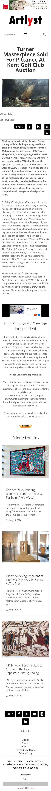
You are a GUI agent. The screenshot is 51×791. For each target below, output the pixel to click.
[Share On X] (47, 126)
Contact (25, 743)
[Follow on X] (26, 714)
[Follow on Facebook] (19, 714)
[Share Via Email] (47, 132)
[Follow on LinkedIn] (25, 721)
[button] (44, 34)
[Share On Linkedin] (38, 126)
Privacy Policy (25, 753)
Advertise (25, 746)
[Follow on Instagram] (42, 714)
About (25, 739)
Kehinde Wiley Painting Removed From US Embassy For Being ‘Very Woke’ (24, 493)
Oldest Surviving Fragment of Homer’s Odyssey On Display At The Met (24, 579)
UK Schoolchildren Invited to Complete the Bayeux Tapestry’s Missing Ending (24, 669)
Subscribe (10, 34)
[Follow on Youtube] (34, 714)
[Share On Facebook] (29, 126)
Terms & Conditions (25, 749)
